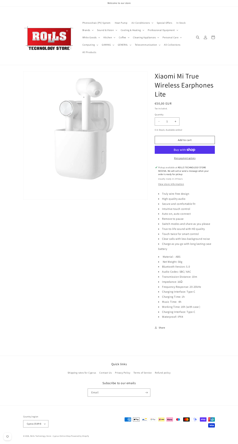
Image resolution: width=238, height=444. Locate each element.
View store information (171, 184)
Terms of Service (142, 372)
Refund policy (162, 372)
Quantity (159, 114)
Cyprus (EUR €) (34, 423)
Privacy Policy (122, 372)
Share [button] (162, 327)
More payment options (184, 158)
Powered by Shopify (80, 436)
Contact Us (105, 372)
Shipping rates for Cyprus (82, 372)
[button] (142, 22)
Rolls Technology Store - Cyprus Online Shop (50, 436)
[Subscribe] (146, 392)
